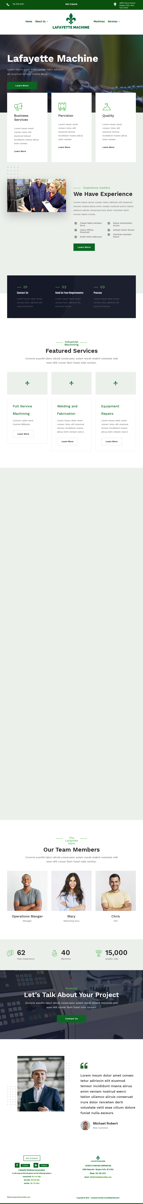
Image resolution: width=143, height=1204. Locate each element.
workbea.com (25, 1197)
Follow (25, 1165)
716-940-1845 (35, 1180)
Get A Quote (71, 4)
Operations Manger (27, 916)
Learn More (22, 85)
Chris (115, 916)
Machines (99, 21)
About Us (40, 21)
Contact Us (71, 1018)
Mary (71, 916)
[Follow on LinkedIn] (36, 1165)
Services (112, 21)
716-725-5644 (34, 1183)
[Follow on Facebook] (17, 1165)
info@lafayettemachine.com (100, 1177)
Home (29, 21)
